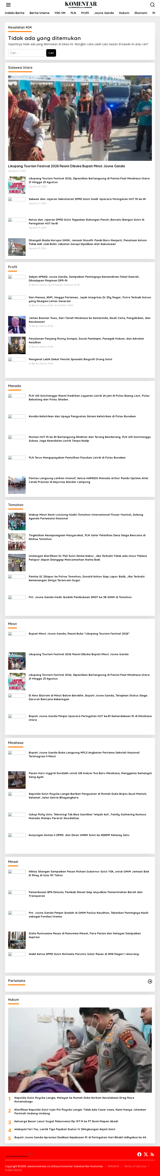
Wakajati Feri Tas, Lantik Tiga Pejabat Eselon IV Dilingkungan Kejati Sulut (64, 1129)
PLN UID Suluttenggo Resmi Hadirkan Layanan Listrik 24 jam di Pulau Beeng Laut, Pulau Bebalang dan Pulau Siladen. (89, 397)
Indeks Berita (13, 1170)
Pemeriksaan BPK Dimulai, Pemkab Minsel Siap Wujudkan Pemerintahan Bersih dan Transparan (85, 893)
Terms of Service (135, 1166)
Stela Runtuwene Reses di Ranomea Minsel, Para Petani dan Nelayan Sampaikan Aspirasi (85, 935)
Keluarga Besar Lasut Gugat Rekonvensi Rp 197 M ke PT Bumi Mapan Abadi (66, 1121)
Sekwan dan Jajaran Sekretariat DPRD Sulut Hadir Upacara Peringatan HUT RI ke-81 (87, 199)
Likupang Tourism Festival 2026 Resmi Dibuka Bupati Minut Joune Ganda (66, 166)
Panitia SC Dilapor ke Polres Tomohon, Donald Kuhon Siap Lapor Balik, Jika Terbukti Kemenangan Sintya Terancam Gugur (87, 578)
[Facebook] (139, 1154)
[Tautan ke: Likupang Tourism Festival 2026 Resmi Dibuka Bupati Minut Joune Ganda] (80, 118)
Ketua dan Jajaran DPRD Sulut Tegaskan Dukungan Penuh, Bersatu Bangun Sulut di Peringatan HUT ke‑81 (86, 221)
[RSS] (152, 1154)
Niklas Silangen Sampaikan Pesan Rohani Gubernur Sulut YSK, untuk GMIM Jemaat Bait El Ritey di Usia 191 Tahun (89, 873)
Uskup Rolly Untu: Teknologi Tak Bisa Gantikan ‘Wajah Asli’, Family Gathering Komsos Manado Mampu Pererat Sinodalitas (87, 816)
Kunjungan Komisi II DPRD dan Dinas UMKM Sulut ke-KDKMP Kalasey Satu (79, 835)
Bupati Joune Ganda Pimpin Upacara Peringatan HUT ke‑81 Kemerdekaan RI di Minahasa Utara (90, 717)
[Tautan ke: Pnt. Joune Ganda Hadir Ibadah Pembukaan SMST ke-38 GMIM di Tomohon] (17, 604)
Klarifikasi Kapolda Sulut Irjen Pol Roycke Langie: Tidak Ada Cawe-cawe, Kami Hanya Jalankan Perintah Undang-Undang (80, 1111)
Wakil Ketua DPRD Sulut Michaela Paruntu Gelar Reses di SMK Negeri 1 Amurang (84, 954)
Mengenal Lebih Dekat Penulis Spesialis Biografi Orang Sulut (70, 359)
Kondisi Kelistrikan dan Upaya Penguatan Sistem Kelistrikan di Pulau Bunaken (82, 416)
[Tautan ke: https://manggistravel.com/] (150, 981)
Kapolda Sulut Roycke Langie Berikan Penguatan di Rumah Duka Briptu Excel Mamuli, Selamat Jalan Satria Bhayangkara (88, 795)
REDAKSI (113, 1166)
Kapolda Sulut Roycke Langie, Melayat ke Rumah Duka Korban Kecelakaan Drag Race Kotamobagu (74, 1099)
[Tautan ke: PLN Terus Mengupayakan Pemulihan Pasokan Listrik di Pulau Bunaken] (17, 464)
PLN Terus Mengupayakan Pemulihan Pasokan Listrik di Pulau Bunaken (77, 457)
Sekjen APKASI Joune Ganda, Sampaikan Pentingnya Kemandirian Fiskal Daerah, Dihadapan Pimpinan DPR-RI (84, 278)
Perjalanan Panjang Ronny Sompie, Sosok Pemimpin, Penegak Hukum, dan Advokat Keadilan (86, 340)
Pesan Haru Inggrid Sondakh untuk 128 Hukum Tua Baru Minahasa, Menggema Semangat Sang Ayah (90, 775)
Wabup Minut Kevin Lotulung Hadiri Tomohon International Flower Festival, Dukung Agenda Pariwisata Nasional (86, 516)
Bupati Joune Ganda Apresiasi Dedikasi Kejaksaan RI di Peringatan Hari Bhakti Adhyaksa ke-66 (80, 1137)
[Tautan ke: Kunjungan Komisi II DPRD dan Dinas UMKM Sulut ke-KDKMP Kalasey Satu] (17, 842)
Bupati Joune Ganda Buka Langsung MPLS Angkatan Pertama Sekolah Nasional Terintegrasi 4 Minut (84, 754)
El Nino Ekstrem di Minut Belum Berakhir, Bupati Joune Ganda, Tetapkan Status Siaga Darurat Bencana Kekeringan (88, 697)
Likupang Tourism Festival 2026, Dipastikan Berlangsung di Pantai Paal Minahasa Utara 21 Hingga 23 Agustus (89, 180)
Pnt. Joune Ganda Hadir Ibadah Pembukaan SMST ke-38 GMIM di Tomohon (80, 597)
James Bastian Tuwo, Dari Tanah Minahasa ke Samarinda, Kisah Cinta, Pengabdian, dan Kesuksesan (89, 319)
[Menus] (8, 5)
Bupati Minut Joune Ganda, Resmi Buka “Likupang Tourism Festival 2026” (79, 633)
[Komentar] (81, 4)
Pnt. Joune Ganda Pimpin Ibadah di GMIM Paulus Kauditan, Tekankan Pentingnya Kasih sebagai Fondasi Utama (88, 914)
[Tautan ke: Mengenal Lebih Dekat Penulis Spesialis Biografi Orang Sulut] (17, 366)
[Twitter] (146, 1154)
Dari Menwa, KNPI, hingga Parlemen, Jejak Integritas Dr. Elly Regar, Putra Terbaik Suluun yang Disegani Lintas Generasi (90, 299)
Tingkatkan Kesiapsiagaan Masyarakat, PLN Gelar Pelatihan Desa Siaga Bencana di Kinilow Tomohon (87, 537)
